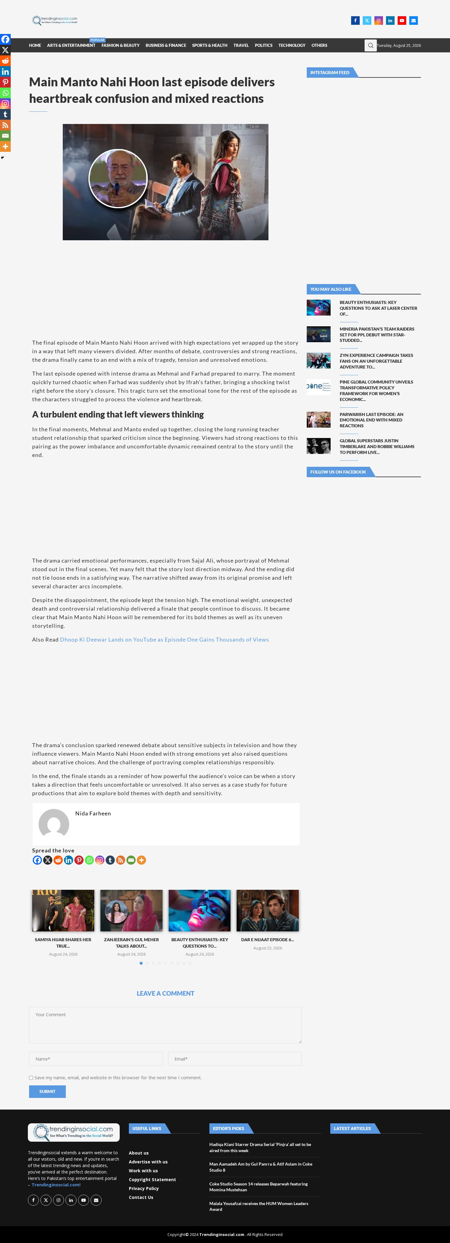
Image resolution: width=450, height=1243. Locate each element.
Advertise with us (148, 1162)
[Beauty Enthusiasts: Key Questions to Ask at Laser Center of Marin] (200, 910)
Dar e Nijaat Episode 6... (268, 939)
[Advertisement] (216, 20)
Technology (292, 45)
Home (35, 45)
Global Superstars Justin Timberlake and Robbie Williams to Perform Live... (377, 446)
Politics (263, 45)
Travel (241, 45)
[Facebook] (355, 20)
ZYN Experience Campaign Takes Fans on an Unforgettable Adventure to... (376, 361)
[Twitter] (367, 20)
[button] (40, 927)
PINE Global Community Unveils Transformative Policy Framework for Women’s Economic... (376, 390)
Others (319, 45)
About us (139, 1153)
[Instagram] (378, 20)
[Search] (371, 45)
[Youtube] (402, 20)
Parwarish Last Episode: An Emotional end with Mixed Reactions (371, 420)
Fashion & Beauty (121, 45)
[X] (47, 860)
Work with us (143, 1171)
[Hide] (2, 157)
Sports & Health (209, 45)
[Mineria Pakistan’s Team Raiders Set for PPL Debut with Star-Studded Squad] (319, 334)
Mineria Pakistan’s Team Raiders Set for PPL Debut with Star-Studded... (377, 334)
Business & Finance (166, 45)
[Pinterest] (79, 860)
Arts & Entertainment (71, 43)
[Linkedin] (390, 20)
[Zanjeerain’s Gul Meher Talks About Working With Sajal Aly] (131, 910)
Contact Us (141, 1197)
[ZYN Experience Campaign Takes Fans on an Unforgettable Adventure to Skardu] (319, 361)
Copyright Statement (152, 1179)
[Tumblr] (110, 860)
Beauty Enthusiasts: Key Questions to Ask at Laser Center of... (378, 308)
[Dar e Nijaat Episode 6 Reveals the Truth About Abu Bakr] (268, 910)
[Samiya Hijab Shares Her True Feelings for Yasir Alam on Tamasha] (63, 910)
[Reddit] (58, 860)
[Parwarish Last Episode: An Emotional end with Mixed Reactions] (319, 420)
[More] (141, 860)
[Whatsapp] (89, 860)
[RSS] (120, 860)
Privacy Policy (144, 1188)
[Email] (413, 20)
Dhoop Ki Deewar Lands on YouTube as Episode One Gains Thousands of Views (164, 639)
